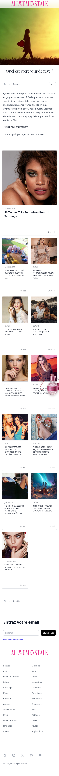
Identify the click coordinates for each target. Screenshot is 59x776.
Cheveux (7, 698)
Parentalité (37, 693)
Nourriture (37, 698)
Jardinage (7, 726)
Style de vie (48, 633)
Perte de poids (10, 720)
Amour (6, 731)
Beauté (16, 84)
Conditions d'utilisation (13, 639)
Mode (6, 693)
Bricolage (7, 687)
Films (34, 709)
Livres (34, 720)
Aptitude (36, 715)
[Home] (4, 84)
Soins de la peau (11, 676)
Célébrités (36, 687)
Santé (34, 676)
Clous (5, 671)
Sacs (34, 671)
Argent (6, 704)
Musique (36, 665)
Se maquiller (9, 709)
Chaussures (37, 704)
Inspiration (37, 682)
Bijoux (6, 682)
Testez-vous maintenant (15, 126)
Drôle (5, 715)
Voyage (35, 726)
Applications (37, 731)
